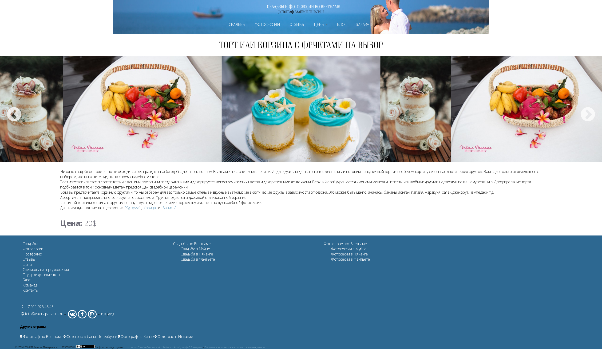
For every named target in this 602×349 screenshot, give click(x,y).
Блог (341, 24)
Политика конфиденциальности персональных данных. (235, 347)
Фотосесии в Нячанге (349, 254)
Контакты (30, 290)
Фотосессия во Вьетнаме (345, 243)
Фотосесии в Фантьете (350, 259)
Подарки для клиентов (41, 274)
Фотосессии (267, 24)
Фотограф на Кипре (137, 336)
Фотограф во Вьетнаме (42, 336)
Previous (14, 115)
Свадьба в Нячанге (197, 254)
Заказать (364, 24)
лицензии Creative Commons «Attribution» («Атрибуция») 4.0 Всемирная (164, 347)
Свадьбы (237, 24)
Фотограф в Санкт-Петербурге (91, 336)
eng (111, 313)
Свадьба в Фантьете (198, 259)
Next (588, 115)
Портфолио (32, 254)
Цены (319, 24)
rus (103, 313)
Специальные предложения (46, 269)
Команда (30, 285)
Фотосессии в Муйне (348, 248)
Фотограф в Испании (175, 336)
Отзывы (297, 24)
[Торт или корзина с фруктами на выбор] (142, 109)
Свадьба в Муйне (195, 248)
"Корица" (149, 207)
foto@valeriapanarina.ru (44, 313)
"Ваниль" (168, 207)
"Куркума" (132, 207)
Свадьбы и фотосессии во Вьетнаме (303, 6)
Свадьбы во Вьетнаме (192, 243)
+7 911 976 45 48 (39, 306)
